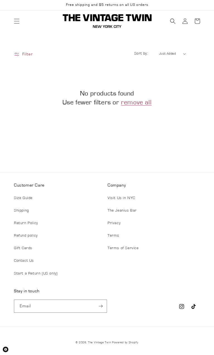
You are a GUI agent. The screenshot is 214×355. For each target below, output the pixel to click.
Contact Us (24, 261)
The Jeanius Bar (122, 210)
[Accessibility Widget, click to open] (5, 349)
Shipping (21, 210)
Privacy (114, 223)
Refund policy (26, 236)
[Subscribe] (100, 306)
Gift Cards (23, 248)
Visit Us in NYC (121, 198)
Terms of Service (123, 248)
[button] (17, 21)
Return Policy (26, 223)
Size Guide (23, 198)
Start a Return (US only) (35, 273)
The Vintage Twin (99, 342)
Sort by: (141, 53)
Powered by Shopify (125, 342)
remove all (136, 102)
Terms (113, 236)
